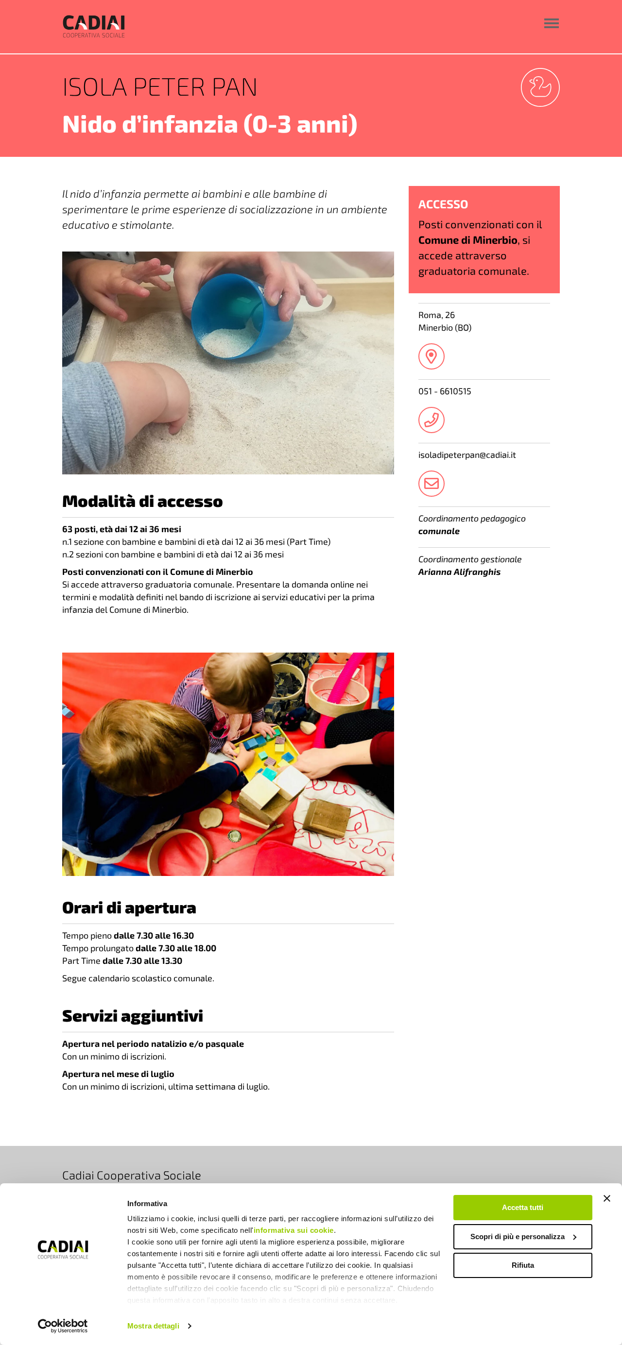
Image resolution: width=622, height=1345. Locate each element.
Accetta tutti (522, 1207)
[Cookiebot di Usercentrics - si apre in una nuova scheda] (62, 1326)
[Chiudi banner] (607, 1198)
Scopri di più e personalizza (517, 1236)
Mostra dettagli (153, 1326)
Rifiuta (523, 1265)
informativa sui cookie (294, 1230)
